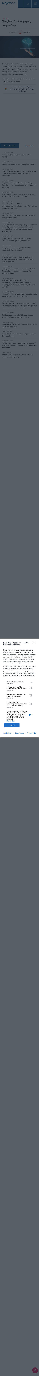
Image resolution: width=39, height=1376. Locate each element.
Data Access (19, 733)
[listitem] (19, 682)
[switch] (30, 688)
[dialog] (19, 688)
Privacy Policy (32, 733)
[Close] (35, 643)
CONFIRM (12, 725)
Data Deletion (7, 733)
